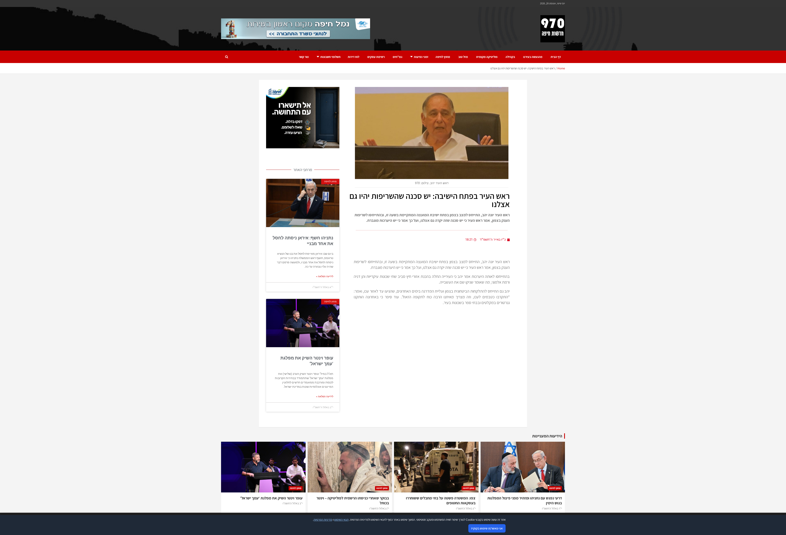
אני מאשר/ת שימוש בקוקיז (487, 528)
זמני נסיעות (421, 57)
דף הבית (556, 57)
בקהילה (510, 57)
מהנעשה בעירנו (532, 57)
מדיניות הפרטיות (323, 519)
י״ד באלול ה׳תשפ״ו (552, 508)
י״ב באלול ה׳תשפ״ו (293, 503)
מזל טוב (463, 57)
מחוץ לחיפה (443, 57)
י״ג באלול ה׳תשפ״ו (465, 508)
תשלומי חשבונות (330, 57)
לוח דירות (353, 57)
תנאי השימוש (341, 519)
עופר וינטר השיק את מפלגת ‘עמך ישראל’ (271, 498)
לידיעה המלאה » (324, 276)
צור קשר (304, 57)
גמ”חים (397, 57)
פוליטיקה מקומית (486, 57)
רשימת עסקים (376, 57)
